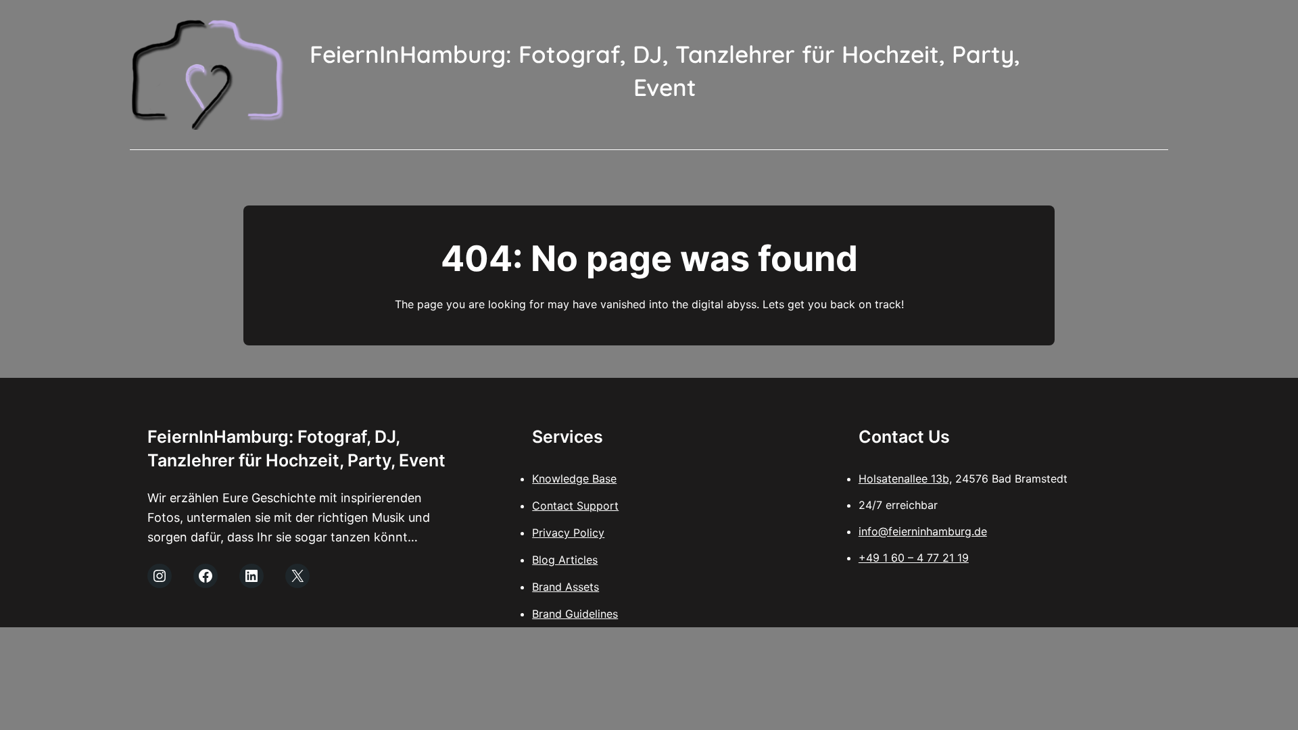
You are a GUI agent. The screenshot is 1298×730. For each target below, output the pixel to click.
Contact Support (575, 505)
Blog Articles (565, 559)
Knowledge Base (574, 478)
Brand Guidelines (575, 613)
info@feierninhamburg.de (923, 531)
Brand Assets (565, 586)
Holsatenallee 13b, (905, 478)
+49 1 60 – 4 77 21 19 (914, 557)
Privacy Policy (568, 532)
